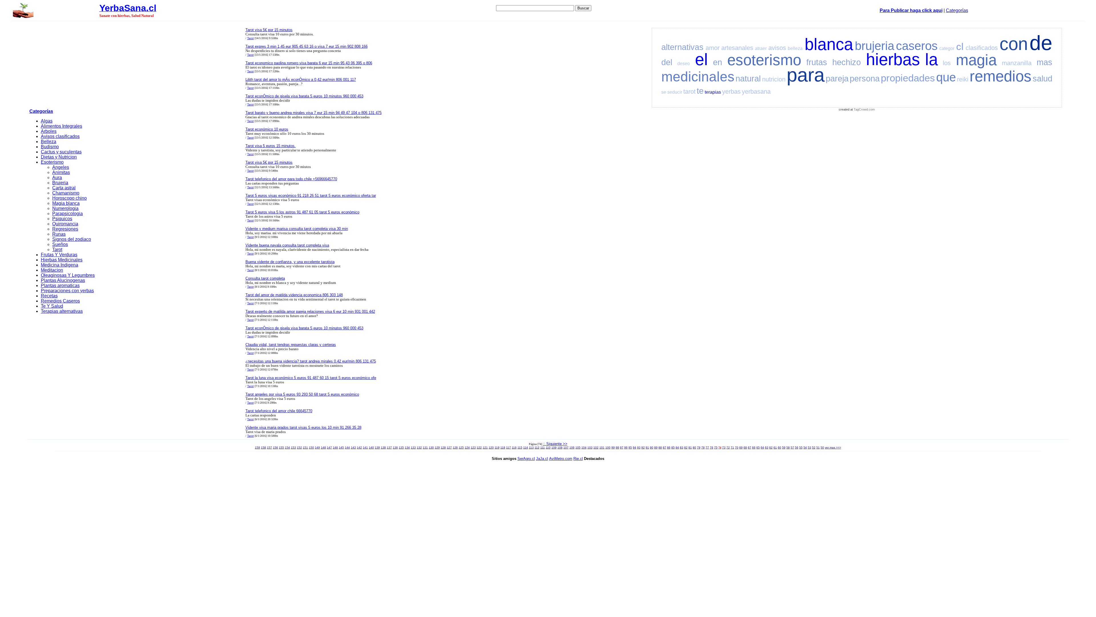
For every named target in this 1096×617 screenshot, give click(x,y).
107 (566, 447)
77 (707, 447)
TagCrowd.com (864, 109)
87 (664, 447)
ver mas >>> (833, 447)
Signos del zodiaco (71, 239)
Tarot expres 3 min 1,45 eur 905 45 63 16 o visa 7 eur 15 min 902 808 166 (306, 46)
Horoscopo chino (69, 198)
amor (713, 47)
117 (508, 447)
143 (353, 447)
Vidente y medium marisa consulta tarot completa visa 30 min (296, 229)
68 (745, 447)
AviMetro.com (560, 458)
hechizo (846, 62)
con (1014, 44)
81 (690, 447)
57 (792, 447)
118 (502, 447)
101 (602, 447)
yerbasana (756, 91)
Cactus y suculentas (61, 151)
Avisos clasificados (60, 136)
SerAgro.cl (526, 458)
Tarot (57, 249)
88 (660, 447)
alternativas (682, 47)
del (666, 62)
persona (865, 78)
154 (287, 447)
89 (656, 447)
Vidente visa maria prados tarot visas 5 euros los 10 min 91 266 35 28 (303, 427)
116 (514, 447)
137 (389, 447)
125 (461, 447)
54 (805, 447)
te (700, 90)
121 (485, 447)
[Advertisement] (135, 66)
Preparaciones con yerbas (67, 290)
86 (668, 447)
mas (1044, 62)
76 (711, 447)
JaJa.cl (542, 458)
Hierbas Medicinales (61, 259)
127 (449, 447)
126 (455, 447)
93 (638, 447)
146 (335, 447)
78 (703, 447)
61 (775, 447)
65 (758, 447)
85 (673, 447)
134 (407, 447)
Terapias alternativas (62, 311)
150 (311, 447)
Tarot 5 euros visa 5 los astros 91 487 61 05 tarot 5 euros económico (302, 212)
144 (347, 447)
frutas (816, 62)
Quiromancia (65, 223)
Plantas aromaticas (60, 285)
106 (572, 447)
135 (401, 447)
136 (395, 447)
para (806, 74)
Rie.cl (578, 458)
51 (818, 447)
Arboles (49, 131)
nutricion (773, 79)
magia (976, 59)
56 (796, 447)
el (701, 59)
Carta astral (64, 187)
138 (383, 447)
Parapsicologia (67, 213)
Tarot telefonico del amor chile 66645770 (278, 411)
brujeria (874, 46)
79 (698, 447)
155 (281, 447)
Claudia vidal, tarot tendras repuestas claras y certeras (290, 344)
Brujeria (60, 182)
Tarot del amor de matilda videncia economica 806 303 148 (294, 295)
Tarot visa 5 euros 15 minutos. (270, 146)
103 (590, 447)
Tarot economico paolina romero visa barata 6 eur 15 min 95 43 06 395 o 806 (308, 63)
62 (771, 447)
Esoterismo (52, 162)
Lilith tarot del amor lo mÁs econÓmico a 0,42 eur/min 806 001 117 (300, 79)
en (717, 62)
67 (749, 447)
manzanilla (1016, 63)
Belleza (48, 141)
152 (299, 447)
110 (548, 447)
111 (542, 447)
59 (783, 447)
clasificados (982, 47)
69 (741, 447)
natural (748, 78)
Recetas (49, 295)
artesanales (737, 47)
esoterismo (764, 59)
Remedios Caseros (60, 301)
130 (431, 447)
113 (531, 447)
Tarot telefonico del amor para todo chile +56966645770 (291, 179)
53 (809, 447)
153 (293, 447)
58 (788, 447)
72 (728, 447)
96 (626, 447)
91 (647, 447)
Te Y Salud (52, 306)
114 (525, 447)
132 (419, 447)
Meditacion (52, 270)
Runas (59, 234)
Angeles (60, 167)
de (1040, 42)
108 (560, 447)
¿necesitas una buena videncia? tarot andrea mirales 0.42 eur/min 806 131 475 (310, 361)
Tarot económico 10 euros (266, 129)
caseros (917, 46)
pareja (837, 78)
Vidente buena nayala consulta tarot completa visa (287, 245)
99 (613, 447)
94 (634, 447)
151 (305, 447)
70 (736, 447)
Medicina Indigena (59, 265)
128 (443, 447)
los (947, 63)
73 (724, 447)
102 (596, 447)
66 (753, 447)
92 (643, 447)
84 (677, 447)
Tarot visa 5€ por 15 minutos (269, 30)
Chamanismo (65, 193)
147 (329, 447)
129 (437, 447)
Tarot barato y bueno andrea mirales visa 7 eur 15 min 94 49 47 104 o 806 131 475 (313, 113)
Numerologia (65, 208)
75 (716, 447)
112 (537, 447)
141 (365, 447)
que (946, 77)
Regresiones (65, 229)
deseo (683, 63)
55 (801, 447)
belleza (795, 48)
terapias (713, 92)
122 (479, 447)
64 (762, 447)
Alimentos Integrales (61, 126)
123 (473, 447)
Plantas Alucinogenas (63, 280)
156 (275, 447)
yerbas (731, 91)
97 (621, 447)
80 (694, 447)
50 (822, 447)
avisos (777, 47)
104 (584, 447)
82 (686, 447)
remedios (1000, 76)
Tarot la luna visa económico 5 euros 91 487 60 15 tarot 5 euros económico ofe (310, 378)
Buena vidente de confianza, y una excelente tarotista (290, 262)
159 (257, 447)
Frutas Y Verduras (59, 254)
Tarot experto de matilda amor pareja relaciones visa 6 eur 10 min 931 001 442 (310, 311)
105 (578, 447)
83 (681, 447)
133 (413, 447)
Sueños (60, 244)
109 (554, 447)
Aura (57, 177)
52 (813, 447)
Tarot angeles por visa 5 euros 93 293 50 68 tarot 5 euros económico (302, 394)
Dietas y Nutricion (59, 157)
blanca (829, 44)
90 (651, 447)
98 (617, 447)
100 (608, 447)
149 (317, 447)
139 (377, 447)
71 (732, 447)
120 (491, 447)
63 (766, 447)
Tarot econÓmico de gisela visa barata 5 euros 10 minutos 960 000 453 (304, 96)
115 (519, 447)
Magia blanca (66, 203)
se (663, 92)
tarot (689, 91)
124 (467, 447)
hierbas (893, 59)
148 (323, 447)
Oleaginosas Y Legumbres (68, 275)
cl (960, 46)
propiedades (908, 77)
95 (630, 447)
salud (1042, 78)
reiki (962, 79)
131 (425, 447)
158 (263, 447)
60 (779, 447)
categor (946, 48)
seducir (674, 92)
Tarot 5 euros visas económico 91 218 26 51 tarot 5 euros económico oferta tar (310, 195)
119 (497, 447)
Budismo (50, 146)
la (931, 59)
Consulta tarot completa (265, 278)
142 (359, 447)
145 (341, 447)
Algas (47, 121)
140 (371, 447)
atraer (761, 48)
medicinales (697, 76)
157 (269, 447)
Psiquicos (62, 218)
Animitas (61, 172)
